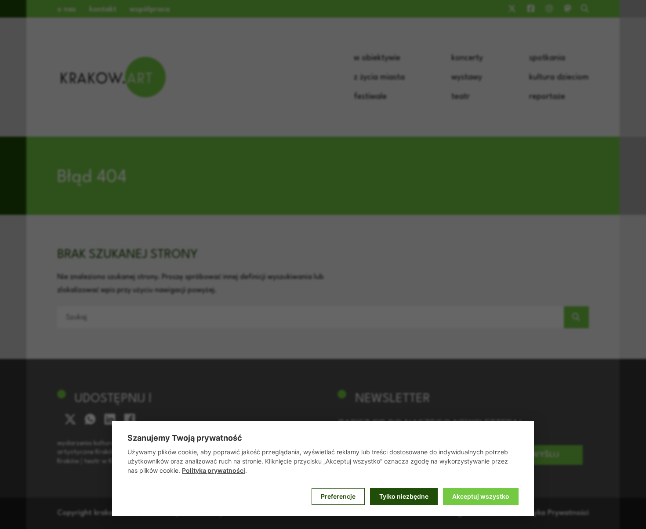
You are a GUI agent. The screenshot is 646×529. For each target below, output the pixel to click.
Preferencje (338, 496)
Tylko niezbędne (403, 496)
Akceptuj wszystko (480, 496)
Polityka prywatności (213, 470)
